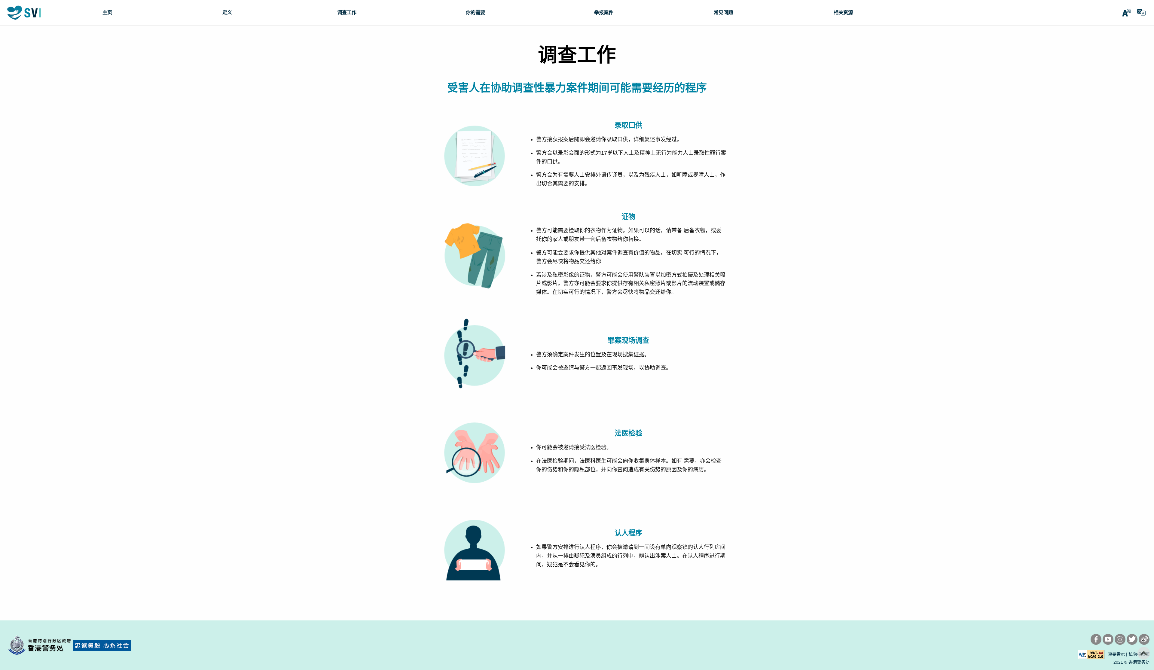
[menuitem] (475, 13)
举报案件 (603, 12)
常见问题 (723, 12)
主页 (107, 12)
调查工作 (346, 12)
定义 (227, 12)
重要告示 (1116, 654)
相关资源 (843, 12)
